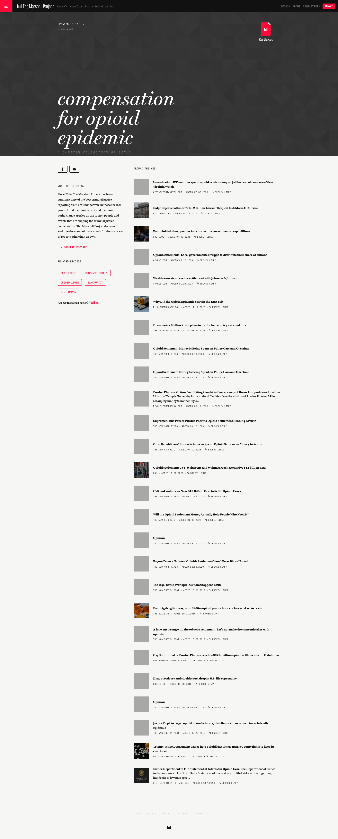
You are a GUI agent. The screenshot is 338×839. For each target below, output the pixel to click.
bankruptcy (95, 282)
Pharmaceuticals (96, 273)
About (296, 6)
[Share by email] (74, 169)
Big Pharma (68, 291)
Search (285, 6)
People (152, 813)
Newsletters (311, 6)
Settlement (68, 273)
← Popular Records (74, 247)
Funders (198, 813)
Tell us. (94, 302)
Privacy (167, 813)
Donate (329, 6)
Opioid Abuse (70, 282)
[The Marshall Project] (35, 6)
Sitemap (182, 813)
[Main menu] (6, 6)
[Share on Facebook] (62, 169)
